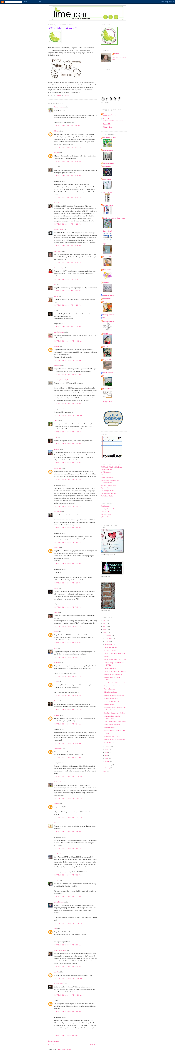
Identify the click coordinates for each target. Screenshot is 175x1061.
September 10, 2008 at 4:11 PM (67, 564)
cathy (55, 648)
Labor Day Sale (109, 742)
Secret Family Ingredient (112, 724)
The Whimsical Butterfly (108, 493)
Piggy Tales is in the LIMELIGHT (115, 659)
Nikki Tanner (107, 334)
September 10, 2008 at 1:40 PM (67, 444)
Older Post (93, 1045)
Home (73, 1045)
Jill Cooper (57, 511)
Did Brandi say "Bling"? (112, 736)
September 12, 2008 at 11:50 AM (68, 995)
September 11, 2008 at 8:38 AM (68, 743)
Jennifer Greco (108, 205)
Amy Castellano (108, 360)
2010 (105, 626)
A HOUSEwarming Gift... (112, 701)
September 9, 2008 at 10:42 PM (67, 279)
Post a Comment (53, 1041)
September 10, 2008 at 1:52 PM (67, 506)
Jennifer (56, 972)
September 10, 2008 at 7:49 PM (67, 643)
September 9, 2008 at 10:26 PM (67, 197)
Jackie (56, 631)
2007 (105, 772)
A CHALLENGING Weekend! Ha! (115, 683)
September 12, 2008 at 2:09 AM (68, 945)
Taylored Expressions (107, 488)
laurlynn (56, 152)
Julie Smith (107, 269)
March (107, 762)
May (106, 755)
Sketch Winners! (109, 727)
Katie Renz (106, 298)
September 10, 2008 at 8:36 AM (68, 403)
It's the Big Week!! (110, 650)
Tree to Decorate (109, 689)
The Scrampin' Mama (107, 490)
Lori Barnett (57, 854)
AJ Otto (105, 244)
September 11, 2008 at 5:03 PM (67, 875)
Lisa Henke (107, 179)
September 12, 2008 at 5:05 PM (67, 1012)
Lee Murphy (107, 166)
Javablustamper (59, 229)
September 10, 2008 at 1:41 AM (68, 360)
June (106, 752)
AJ (54, 310)
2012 (105, 620)
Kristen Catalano (109, 256)
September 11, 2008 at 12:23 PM (68, 817)
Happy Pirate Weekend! (112, 686)
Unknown (57, 662)
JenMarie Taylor (109, 321)
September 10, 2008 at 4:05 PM (67, 542)
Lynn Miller (107, 124)
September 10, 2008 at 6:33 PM (67, 626)
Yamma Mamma (59, 107)
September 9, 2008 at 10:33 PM (67, 224)
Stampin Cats (58, 468)
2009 (105, 629)
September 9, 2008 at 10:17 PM (67, 147)
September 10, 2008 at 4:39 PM (67, 583)
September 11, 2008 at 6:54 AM (68, 724)
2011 (105, 623)
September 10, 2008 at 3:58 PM (67, 528)
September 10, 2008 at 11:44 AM (68, 415)
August (107, 746)
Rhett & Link (105, 511)
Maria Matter (58, 782)
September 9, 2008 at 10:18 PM (67, 161)
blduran (56, 131)
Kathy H (56, 420)
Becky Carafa (107, 231)
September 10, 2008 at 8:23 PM (67, 657)
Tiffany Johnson (108, 314)
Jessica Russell (108, 388)
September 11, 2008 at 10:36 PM (68, 923)
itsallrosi (56, 803)
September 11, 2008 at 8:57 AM (68, 757)
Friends (106, 656)
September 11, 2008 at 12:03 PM (68, 798)
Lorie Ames (107, 376)
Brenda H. (57, 547)
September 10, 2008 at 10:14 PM (68, 710)
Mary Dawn (57, 365)
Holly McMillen (108, 163)
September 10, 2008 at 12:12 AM (68, 341)
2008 (105, 632)
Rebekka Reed (108, 150)
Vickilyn (56, 880)
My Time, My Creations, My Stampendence (110, 481)
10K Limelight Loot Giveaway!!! (115, 721)
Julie (55, 167)
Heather (56, 296)
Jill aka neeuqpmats (60, 950)
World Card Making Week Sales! (114, 653)
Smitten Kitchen (106, 514)
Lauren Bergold (108, 114)
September (108, 644)
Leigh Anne (57, 251)
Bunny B (56, 715)
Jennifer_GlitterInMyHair (62, 380)
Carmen (56, 701)
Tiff (55, 823)
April (107, 758)
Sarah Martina (108, 372)
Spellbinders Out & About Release (113, 121)
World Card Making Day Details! (115, 671)
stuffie (56, 437)
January (107, 768)
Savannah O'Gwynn (109, 137)
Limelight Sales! (109, 704)
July (106, 749)
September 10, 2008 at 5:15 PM (67, 607)
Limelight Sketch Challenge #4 (114, 695)
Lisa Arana (107, 318)
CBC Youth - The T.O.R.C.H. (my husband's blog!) (111, 468)
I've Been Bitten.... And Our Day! (114, 713)
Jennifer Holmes (59, 332)
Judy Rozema (58, 748)
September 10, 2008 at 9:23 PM (67, 676)
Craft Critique (105, 506)
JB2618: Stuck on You (109, 116)
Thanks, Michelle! (110, 668)
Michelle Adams (59, 984)
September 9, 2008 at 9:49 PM (67, 125)
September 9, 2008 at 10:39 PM (67, 262)
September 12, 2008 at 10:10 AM (68, 978)
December (108, 635)
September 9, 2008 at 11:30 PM (67, 327)
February (108, 765)
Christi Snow (107, 347)
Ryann (56, 682)
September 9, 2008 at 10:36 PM (67, 246)
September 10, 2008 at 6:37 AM (68, 374)
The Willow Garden (107, 496)
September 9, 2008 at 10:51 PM (67, 291)
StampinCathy (58, 268)
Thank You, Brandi (110, 647)
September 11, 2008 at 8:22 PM (67, 896)
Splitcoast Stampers (107, 517)
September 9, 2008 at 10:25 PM (67, 176)
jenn (55, 284)
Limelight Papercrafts (107, 509)
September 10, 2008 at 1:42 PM (67, 479)
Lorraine (56, 612)
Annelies (56, 449)
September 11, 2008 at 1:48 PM (67, 831)
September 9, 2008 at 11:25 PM (67, 305)
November (108, 638)
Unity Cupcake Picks (111, 698)
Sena (55, 928)
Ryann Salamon (108, 295)
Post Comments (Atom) (64, 1049)
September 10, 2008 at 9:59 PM (67, 695)
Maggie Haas (107, 127)
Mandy (116, 53)
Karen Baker (107, 119)
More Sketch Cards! (110, 692)
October (107, 641)
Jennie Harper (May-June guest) (114, 218)
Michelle (56, 203)
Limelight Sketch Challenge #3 (114, 739)
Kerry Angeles (108, 302)
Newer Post (51, 1045)
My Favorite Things (107, 477)
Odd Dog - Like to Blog (108, 485)
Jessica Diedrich (59, 902)
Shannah (56, 346)
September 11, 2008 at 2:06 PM (67, 848)
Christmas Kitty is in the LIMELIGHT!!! (112, 717)
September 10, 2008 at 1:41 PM (67, 463)
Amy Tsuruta (107, 192)
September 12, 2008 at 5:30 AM (68, 966)
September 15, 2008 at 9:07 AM (68, 1036)
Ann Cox (106, 282)
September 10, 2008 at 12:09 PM (68, 432)
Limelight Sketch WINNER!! (113, 674)
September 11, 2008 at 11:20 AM (68, 776)
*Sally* (56, 588)
